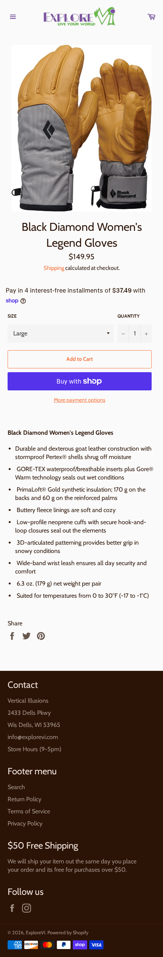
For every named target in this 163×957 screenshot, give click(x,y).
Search (16, 787)
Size (12, 316)
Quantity (128, 316)
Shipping (54, 268)
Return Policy (24, 799)
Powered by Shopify (67, 932)
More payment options (79, 399)
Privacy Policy (25, 823)
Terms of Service (29, 811)
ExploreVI (35, 932)
